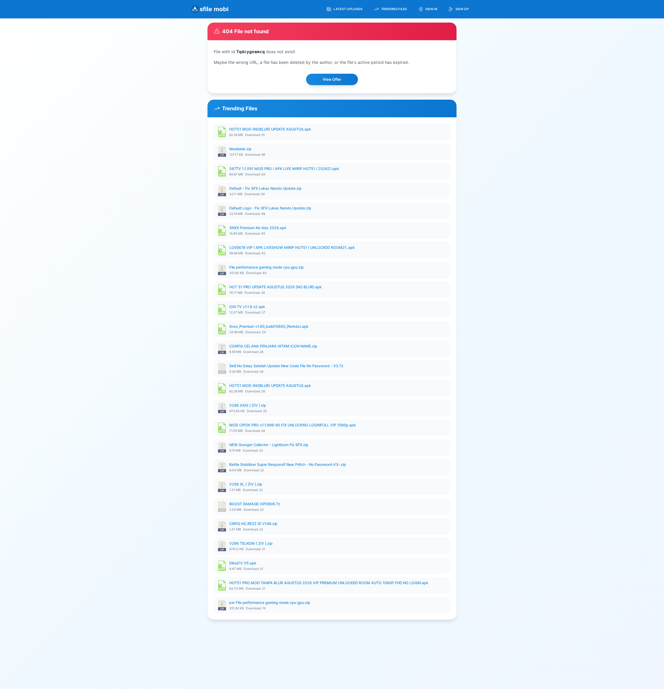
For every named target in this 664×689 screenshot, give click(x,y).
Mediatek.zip (240, 149)
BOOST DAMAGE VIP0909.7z (254, 504)
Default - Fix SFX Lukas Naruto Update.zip (265, 188)
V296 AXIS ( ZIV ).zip (247, 405)
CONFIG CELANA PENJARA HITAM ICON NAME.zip (273, 346)
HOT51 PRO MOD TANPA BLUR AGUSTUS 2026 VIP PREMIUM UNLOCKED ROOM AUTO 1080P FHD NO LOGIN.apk (328, 583)
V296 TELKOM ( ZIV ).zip (251, 543)
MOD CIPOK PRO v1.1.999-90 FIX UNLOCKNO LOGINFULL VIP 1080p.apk (292, 425)
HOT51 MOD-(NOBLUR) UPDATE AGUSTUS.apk (270, 129)
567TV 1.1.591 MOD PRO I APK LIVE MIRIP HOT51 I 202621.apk (284, 168)
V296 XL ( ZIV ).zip (245, 484)
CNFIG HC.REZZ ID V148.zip (253, 523)
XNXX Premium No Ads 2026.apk (257, 228)
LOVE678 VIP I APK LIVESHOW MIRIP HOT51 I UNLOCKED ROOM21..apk (292, 247)
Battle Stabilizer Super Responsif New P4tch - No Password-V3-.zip (287, 464)
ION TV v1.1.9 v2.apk (247, 306)
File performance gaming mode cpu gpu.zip (266, 267)
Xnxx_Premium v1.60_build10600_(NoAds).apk (268, 326)
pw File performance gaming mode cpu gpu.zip (269, 602)
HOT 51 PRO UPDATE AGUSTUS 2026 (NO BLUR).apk (275, 287)
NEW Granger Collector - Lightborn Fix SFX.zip (268, 444)
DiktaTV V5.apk (242, 563)
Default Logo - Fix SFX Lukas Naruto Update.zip (270, 208)
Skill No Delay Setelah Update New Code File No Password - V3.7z (286, 366)
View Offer (332, 79)
